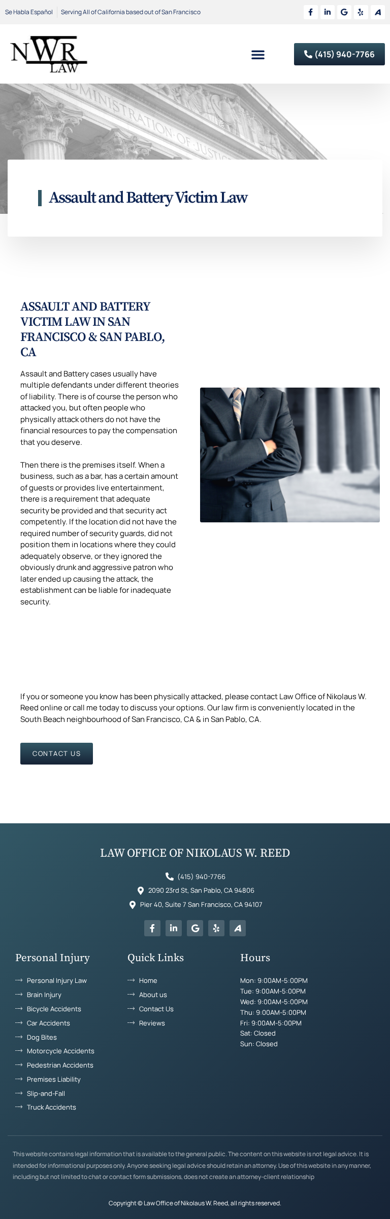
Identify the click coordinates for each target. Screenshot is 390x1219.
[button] (258, 54)
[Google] (344, 12)
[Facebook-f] (311, 12)
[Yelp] (361, 12)
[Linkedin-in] (327, 12)
